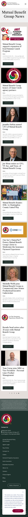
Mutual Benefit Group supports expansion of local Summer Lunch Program (12, 47)
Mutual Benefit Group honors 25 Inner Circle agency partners (12, 87)
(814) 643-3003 (6, 430)
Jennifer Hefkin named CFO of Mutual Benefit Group (12, 126)
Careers (5, 471)
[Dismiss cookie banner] (22, 492)
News (4, 53)
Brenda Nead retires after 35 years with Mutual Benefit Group (13, 329)
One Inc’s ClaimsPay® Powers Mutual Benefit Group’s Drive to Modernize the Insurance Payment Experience (13, 245)
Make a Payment (14, 485)
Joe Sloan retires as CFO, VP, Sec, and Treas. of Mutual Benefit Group (13, 166)
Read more (8, 63)
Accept (18, 510)
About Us (5, 468)
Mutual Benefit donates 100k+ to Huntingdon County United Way (12, 205)
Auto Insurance (7, 461)
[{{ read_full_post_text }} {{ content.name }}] (14, 34)
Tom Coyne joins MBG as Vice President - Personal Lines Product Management (13, 371)
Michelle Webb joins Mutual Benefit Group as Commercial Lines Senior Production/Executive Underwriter (13, 288)
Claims (4, 454)
